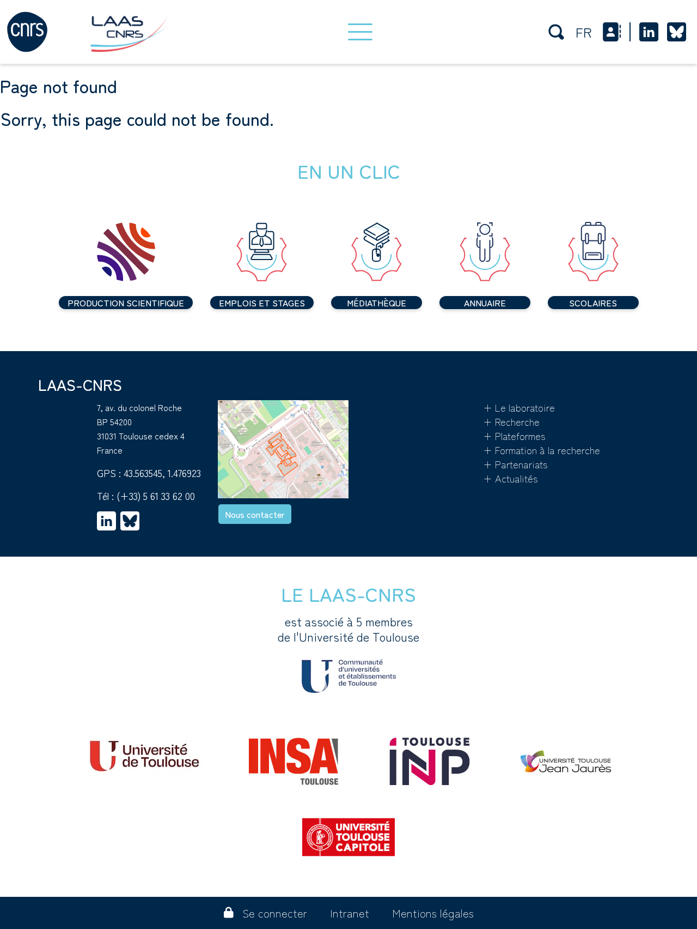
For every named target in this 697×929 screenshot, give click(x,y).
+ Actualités (510, 478)
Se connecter (274, 913)
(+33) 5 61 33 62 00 (156, 495)
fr (584, 32)
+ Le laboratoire (519, 407)
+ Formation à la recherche (541, 450)
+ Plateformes (514, 436)
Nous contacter (255, 514)
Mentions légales (433, 913)
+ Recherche (511, 421)
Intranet (349, 913)
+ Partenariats (515, 464)
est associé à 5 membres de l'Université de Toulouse (348, 629)
